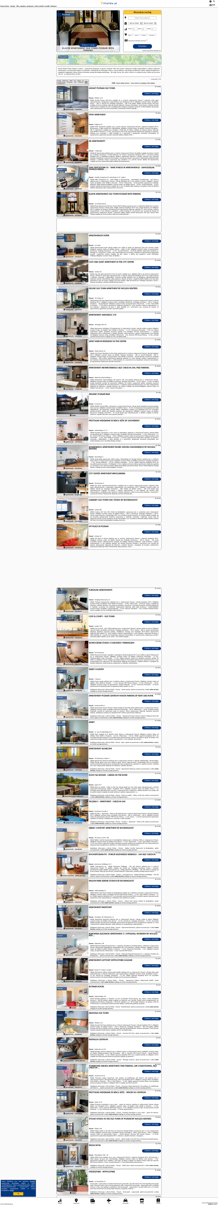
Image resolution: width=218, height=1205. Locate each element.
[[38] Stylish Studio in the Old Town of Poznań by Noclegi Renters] (72, 1129)
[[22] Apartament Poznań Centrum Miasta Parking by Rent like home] (72, 706)
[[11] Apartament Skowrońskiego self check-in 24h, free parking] (72, 378)
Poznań (60, 90)
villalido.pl (109, 3)
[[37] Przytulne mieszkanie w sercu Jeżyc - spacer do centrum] (72, 1102)
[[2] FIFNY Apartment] (72, 125)
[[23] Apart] (72, 732)
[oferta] (64, 109)
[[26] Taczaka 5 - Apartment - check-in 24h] (72, 812)
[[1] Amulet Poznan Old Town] (72, 98)
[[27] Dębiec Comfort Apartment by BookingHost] (72, 838)
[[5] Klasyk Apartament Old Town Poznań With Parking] (72, 204)
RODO (12, 1190)
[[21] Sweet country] (72, 679)
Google (32, 1181)
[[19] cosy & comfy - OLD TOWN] (72, 627)
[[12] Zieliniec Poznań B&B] (72, 404)
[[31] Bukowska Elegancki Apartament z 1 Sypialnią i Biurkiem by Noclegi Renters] (72, 944)
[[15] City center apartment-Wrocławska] (72, 484)
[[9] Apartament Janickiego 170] (72, 325)
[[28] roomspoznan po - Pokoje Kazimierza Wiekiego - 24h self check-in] (72, 864)
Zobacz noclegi (151, 94)
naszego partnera (107, 691)
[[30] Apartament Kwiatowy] (72, 917)
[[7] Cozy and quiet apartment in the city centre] (72, 272)
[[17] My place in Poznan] (72, 536)
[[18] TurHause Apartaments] (72, 600)
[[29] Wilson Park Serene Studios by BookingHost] (72, 891)
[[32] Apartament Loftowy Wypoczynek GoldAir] (72, 970)
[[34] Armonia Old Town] (72, 1023)
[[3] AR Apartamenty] (72, 151)
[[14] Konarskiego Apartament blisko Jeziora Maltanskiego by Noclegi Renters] (72, 457)
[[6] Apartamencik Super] (72, 246)
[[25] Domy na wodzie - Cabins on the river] (72, 785)
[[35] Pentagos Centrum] (72, 1050)
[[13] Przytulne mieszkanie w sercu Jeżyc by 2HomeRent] (72, 431)
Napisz (215, 1204)
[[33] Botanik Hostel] (72, 997)
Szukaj (142, 46)
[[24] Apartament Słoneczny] (72, 759)
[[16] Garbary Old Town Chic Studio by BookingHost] (72, 510)
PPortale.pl (10, 1204)
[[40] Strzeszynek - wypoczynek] (72, 1182)
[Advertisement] (109, 569)
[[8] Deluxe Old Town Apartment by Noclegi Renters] (72, 299)
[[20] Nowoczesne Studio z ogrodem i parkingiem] (72, 653)
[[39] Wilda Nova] (72, 1155)
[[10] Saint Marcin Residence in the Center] (72, 351)
